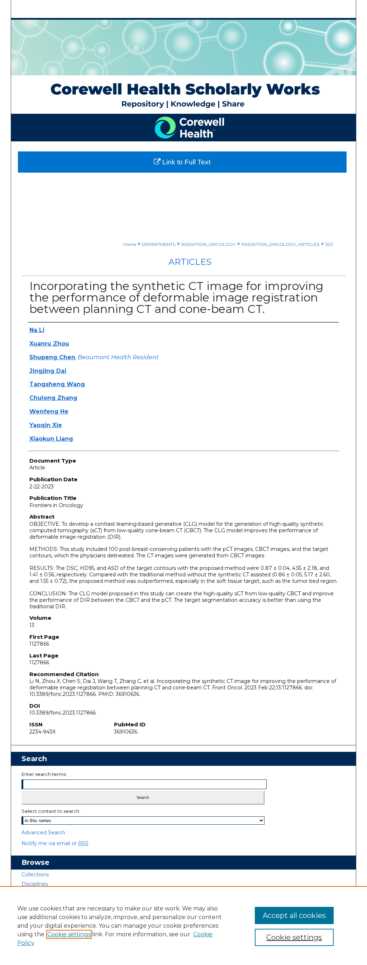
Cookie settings (69, 934)
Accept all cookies (294, 915)
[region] (183, 925)
